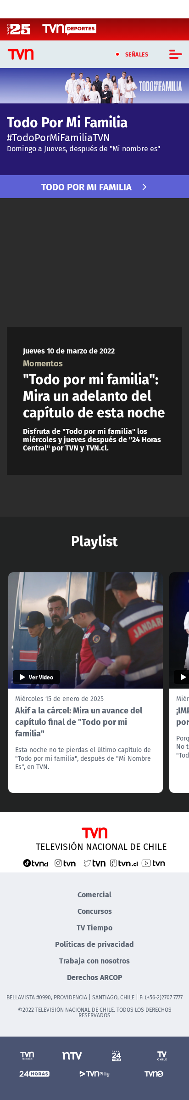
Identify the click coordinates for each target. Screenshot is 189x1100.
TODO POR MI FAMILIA (86, 186)
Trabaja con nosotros (94, 960)
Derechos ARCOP (94, 977)
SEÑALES (137, 54)
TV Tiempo (94, 927)
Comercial (94, 894)
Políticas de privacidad (94, 944)
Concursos (95, 911)
